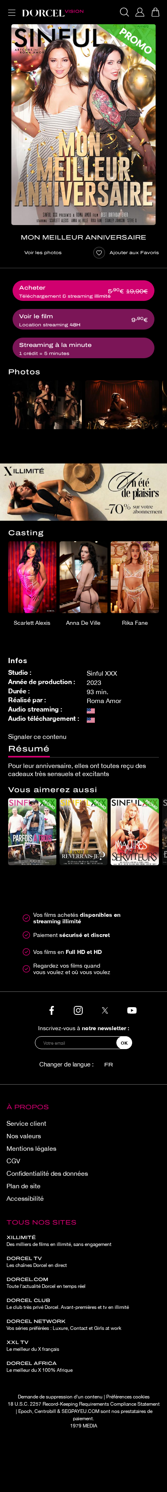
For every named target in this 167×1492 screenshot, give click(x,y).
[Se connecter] (140, 12)
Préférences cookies (128, 1397)
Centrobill (45, 1411)
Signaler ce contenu (37, 736)
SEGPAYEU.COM (80, 1411)
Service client (26, 1123)
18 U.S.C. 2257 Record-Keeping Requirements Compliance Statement (84, 1404)
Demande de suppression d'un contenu (60, 1397)
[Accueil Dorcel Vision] (52, 12)
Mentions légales (31, 1148)
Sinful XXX (102, 673)
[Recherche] (124, 12)
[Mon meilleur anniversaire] (83, 124)
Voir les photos (43, 252)
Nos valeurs (23, 1135)
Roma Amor (104, 700)
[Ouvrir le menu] (10, 8)
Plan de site (23, 1185)
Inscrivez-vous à (83, 1028)
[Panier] (155, 12)
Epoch (25, 1411)
